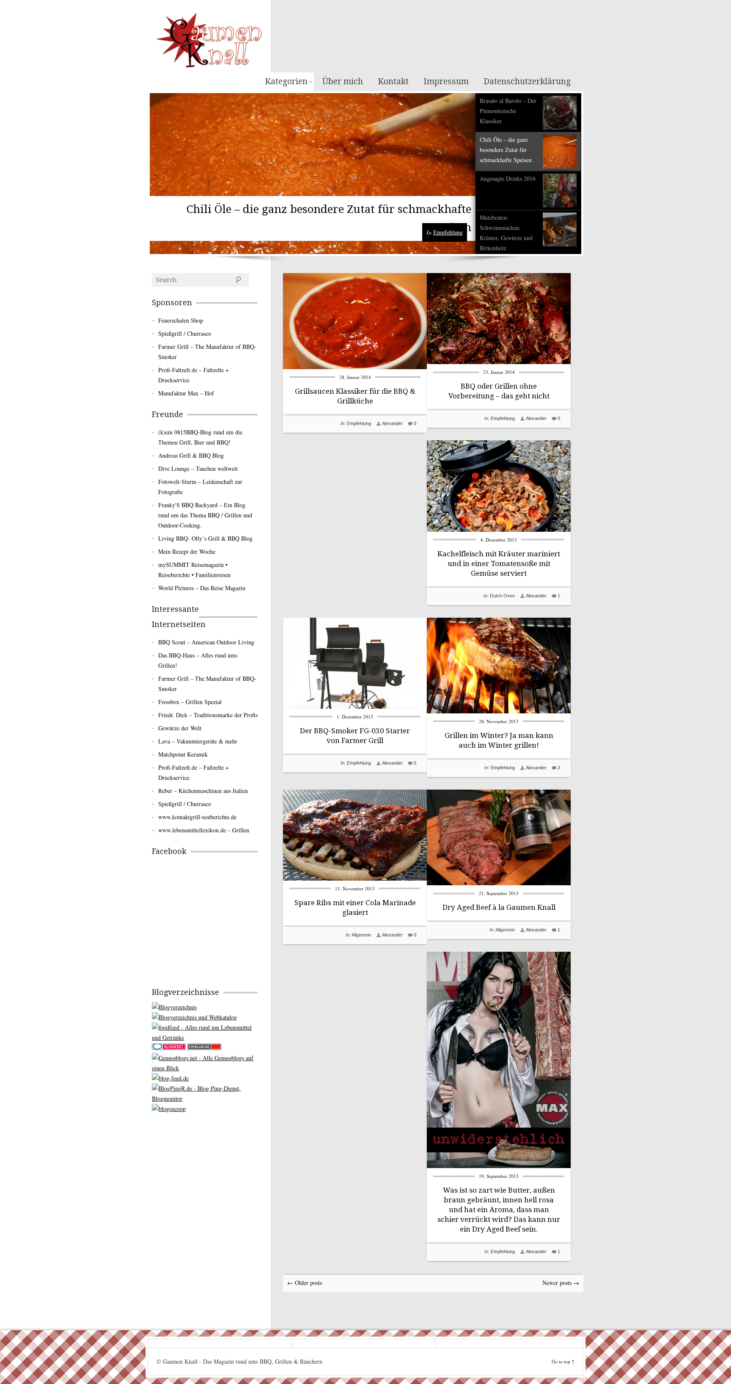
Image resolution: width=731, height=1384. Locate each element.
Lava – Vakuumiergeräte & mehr (197, 741)
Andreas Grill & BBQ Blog (191, 455)
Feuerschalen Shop (180, 320)
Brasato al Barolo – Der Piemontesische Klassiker (508, 111)
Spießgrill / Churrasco (184, 333)
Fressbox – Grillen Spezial (190, 702)
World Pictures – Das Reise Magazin (201, 588)
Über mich (342, 81)
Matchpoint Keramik (183, 754)
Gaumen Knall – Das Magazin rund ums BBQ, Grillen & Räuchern (209, 40)
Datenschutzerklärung (527, 81)
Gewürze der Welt (179, 728)
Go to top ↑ (563, 1361)
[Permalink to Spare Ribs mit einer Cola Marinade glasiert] (355, 878)
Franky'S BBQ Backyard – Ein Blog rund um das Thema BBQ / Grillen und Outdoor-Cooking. (205, 515)
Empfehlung (448, 232)
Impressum (446, 81)
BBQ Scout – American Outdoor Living (206, 642)
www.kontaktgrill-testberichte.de (197, 817)
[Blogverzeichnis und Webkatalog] (194, 1017)
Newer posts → (560, 1283)
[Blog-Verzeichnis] (169, 1048)
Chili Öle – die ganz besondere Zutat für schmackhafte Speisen (506, 149)
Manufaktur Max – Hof (186, 393)
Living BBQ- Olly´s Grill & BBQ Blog (205, 538)
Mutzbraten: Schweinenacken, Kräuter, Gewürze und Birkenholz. (506, 232)
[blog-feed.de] (170, 1078)
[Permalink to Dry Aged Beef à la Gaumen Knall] (499, 883)
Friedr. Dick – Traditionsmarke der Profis (208, 715)
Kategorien (286, 81)
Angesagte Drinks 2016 (508, 178)
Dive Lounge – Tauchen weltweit (198, 468)
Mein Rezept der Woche (186, 551)
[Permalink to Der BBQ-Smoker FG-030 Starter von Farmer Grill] (355, 706)
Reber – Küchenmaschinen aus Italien (203, 791)
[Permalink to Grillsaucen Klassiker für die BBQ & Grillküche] (355, 367)
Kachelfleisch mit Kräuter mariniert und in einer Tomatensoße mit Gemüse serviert (498, 563)
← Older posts (304, 1283)
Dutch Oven (502, 595)
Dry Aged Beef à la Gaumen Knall (498, 907)
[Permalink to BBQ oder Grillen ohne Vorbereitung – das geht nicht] (499, 362)
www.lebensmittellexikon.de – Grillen (203, 830)
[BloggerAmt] (174, 1007)
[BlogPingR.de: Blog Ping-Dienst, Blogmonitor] (205, 1098)
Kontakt (393, 81)
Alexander (392, 423)
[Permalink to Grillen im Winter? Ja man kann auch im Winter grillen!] (499, 711)
